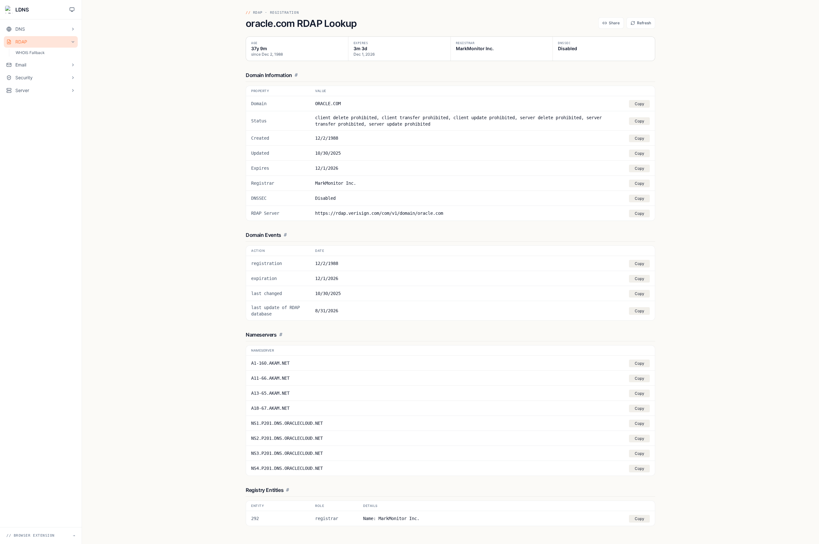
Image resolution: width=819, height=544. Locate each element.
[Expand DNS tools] (73, 29)
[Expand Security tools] (73, 77)
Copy (639, 103)
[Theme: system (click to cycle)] (72, 9)
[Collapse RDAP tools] (73, 42)
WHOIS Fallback (30, 52)
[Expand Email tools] (73, 65)
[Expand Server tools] (73, 90)
